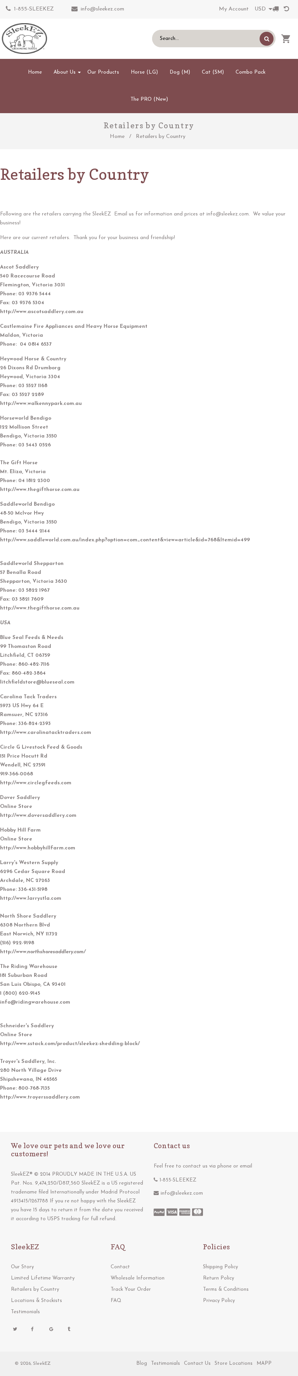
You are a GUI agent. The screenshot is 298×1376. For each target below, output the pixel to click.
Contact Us (197, 1363)
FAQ (116, 1300)
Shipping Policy (220, 1266)
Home (117, 136)
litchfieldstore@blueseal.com (37, 682)
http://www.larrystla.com (30, 898)
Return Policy (218, 1278)
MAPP (264, 1363)
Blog (141, 1363)
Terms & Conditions (226, 1289)
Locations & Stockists (36, 1300)
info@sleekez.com (102, 9)
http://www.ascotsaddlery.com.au (41, 311)
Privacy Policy (219, 1300)
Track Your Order (131, 1289)
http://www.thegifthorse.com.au (40, 489)
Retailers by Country (35, 1289)
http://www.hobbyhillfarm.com (37, 848)
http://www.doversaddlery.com (38, 815)
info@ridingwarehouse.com (35, 1002)
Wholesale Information (138, 1278)
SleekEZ (42, 1363)
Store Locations (234, 1363)
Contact (120, 1266)
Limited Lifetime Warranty (42, 1278)
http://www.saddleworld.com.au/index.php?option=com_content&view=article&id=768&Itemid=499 (125, 539)
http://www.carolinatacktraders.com (45, 732)
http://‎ (42, 951)
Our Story (22, 1266)
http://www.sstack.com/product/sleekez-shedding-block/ (70, 1043)
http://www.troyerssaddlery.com (40, 1097)
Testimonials (25, 1311)
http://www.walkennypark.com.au (41, 403)
